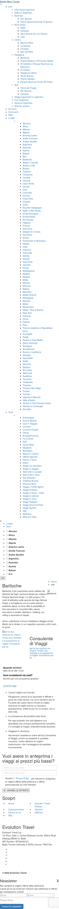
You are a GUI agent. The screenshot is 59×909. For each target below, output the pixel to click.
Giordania (27, 234)
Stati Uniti (27, 373)
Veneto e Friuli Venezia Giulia (37, 403)
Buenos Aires (26, 42)
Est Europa (28, 219)
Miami (25, 303)
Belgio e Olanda (30, 162)
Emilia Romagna (30, 213)
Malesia (26, 276)
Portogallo (27, 333)
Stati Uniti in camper (32, 471)
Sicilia (25, 361)
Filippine (27, 222)
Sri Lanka (27, 370)
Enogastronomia (30, 435)
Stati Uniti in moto (31, 474)
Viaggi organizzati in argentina (28, 96)
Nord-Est (18, 15)
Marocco (27, 285)
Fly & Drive (28, 438)
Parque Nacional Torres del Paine (36, 81)
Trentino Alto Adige (32, 388)
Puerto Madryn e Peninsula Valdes (36, 60)
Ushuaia (24, 93)
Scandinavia (28, 348)
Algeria (26, 132)
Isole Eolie (28, 261)
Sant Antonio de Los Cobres (33, 33)
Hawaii (26, 243)
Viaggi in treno (29, 498)
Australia (27, 147)
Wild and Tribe (29, 516)
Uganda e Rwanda (32, 397)
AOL (10, 815)
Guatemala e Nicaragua (34, 240)
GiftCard (39, 812)
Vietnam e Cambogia (33, 406)
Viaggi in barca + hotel (33, 492)
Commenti (13, 111)
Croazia (26, 201)
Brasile (26, 168)
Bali (24, 156)
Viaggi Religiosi (30, 501)
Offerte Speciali (30, 456)
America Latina (30, 135)
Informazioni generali (24, 9)
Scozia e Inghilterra (32, 351)
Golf (25, 441)
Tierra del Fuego (28, 87)
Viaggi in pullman (31, 495)
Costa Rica (28, 198)
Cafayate (24, 30)
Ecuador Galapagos (32, 207)
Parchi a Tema (30, 459)
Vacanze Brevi (29, 483)
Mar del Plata (26, 51)
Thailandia (28, 382)
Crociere (27, 426)
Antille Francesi (30, 138)
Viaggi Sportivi (29, 507)
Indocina (27, 249)
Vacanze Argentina (23, 102)
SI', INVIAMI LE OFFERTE (16, 790)
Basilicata (27, 159)
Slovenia (27, 364)
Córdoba (24, 48)
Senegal (27, 355)
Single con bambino (32, 465)
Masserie (27, 447)
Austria (26, 150)
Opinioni (39, 809)
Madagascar (29, 270)
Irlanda (26, 255)
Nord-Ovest (19, 24)
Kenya (26, 267)
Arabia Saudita (30, 141)
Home (54, 581)
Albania (26, 129)
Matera (26, 288)
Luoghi (11, 117)
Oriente (26, 321)
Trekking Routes (30, 480)
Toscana (27, 385)
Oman (26, 318)
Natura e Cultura (31, 453)
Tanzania (27, 379)
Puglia (26, 336)
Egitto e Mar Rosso (32, 210)
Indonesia (27, 252)
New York (27, 312)
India (25, 246)
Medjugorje (28, 297)
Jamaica (27, 264)
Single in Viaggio (31, 468)
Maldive (26, 273)
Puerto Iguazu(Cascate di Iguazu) (36, 21)
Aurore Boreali (29, 420)
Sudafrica (27, 376)
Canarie (26, 180)
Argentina (27, 144)
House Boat (28, 444)
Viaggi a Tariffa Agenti (33, 486)
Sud (16, 84)
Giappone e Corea (31, 231)
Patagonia (19, 54)
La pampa (25, 45)
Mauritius (27, 291)
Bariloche (24, 57)
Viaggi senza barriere (33, 504)
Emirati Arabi (29, 216)
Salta (22, 27)
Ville (25, 510)
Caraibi (26, 186)
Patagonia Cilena (28, 72)
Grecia (26, 237)
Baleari (26, 153)
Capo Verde (28, 183)
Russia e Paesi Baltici (33, 339)
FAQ (10, 114)
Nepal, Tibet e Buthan (33, 309)
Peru (25, 324)
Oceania (27, 315)
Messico (27, 300)
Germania (27, 228)
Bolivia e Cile (29, 165)
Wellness (27, 513)
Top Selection (29, 477)
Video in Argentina (23, 12)
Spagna (26, 367)
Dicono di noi (14, 812)
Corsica (26, 195)
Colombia (27, 192)
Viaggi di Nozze (30, 489)
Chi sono (12, 108)
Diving (26, 432)
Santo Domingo (30, 342)
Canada (26, 177)
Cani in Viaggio (30, 423)
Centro (17, 39)
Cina (25, 189)
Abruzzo (27, 123)
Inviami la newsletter (11, 906)
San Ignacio (26, 18)
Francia (26, 225)
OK (2, 578)
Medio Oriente (29, 294)
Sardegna (27, 345)
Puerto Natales (27, 78)
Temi (10, 412)
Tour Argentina (21, 99)
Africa (25, 126)
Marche (26, 282)
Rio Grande (25, 90)
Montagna (27, 450)
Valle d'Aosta (29, 400)
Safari (25, 462)
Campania (28, 174)
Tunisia (26, 391)
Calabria (27, 171)
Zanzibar (27, 409)
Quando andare (21, 105)
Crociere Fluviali (30, 429)
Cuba (25, 204)
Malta (25, 279)
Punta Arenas (26, 75)
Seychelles (28, 358)
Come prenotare (16, 809)
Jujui (22, 36)
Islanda (26, 258)
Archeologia (28, 417)
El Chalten (25, 69)
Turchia (26, 394)
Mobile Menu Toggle (10, 1)
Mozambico (28, 306)
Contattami (9, 686)
